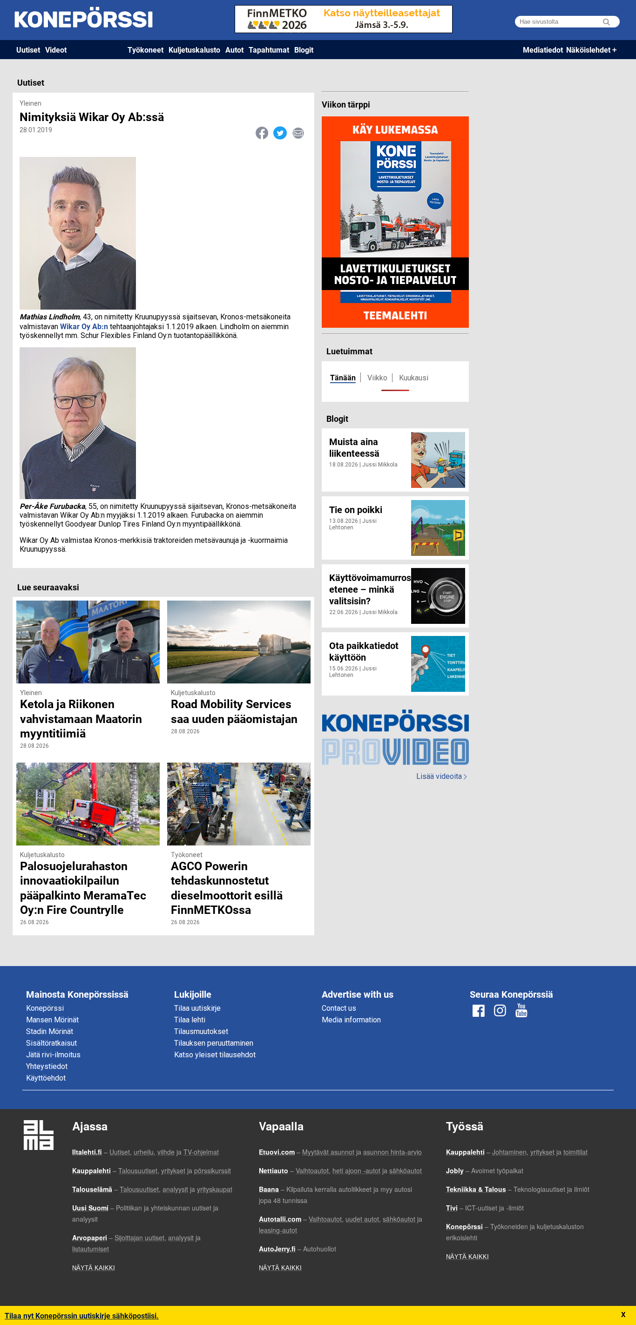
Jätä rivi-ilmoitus (53, 1054)
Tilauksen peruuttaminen (213, 1043)
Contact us (339, 1008)
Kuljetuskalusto (194, 49)
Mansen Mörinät (52, 1019)
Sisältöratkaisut (51, 1043)
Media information (351, 1019)
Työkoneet (145, 49)
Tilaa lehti (189, 1019)
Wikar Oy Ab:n (84, 326)
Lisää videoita (441, 776)
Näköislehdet (588, 49)
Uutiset (28, 49)
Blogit (303, 49)
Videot (56, 49)
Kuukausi (413, 377)
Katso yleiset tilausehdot (215, 1054)
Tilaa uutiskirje (197, 1008)
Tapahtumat (269, 49)
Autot (234, 49)
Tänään (343, 377)
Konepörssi (45, 1008)
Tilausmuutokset (201, 1031)
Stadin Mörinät (49, 1031)
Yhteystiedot (47, 1066)
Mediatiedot (543, 49)
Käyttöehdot (46, 1078)
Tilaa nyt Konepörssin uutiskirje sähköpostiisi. (82, 1315)
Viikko (377, 377)
